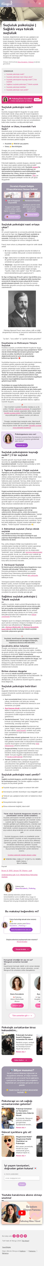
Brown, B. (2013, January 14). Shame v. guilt (17, 871)
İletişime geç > (21, 445)
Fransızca (32, 1251)
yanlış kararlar (21, 730)
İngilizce (23, 1251)
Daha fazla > (19, 1060)
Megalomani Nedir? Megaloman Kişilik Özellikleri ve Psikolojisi (24, 1140)
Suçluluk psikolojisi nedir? (15, 74)
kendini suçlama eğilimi (12, 413)
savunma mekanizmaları (34, 552)
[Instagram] (17, 1236)
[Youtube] (21, 1236)
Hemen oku (20, 1052)
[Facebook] (14, 1236)
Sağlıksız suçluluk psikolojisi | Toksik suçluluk (22, 84)
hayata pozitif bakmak (15, 757)
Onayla (22, 1184)
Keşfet (37, 100)
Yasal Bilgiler (6, 1247)
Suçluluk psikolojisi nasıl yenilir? (17, 90)
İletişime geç (17, 1005)
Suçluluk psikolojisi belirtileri (16, 87)
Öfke (34, 175)
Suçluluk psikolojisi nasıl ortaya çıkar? (19, 77)
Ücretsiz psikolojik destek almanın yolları (22, 855)
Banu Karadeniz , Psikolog (26, 62)
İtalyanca (5, 1253)
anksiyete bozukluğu (22, 409)
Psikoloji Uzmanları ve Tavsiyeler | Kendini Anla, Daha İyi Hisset (25, 1112)
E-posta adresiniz (11, 1174)
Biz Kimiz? (25, 1241)
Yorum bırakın (21, 949)
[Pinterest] (25, 1236)
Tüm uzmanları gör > (20, 1015)
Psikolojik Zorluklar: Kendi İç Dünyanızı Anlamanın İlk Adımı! (24, 1037)
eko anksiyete (33, 575)
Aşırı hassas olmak (12, 708)
